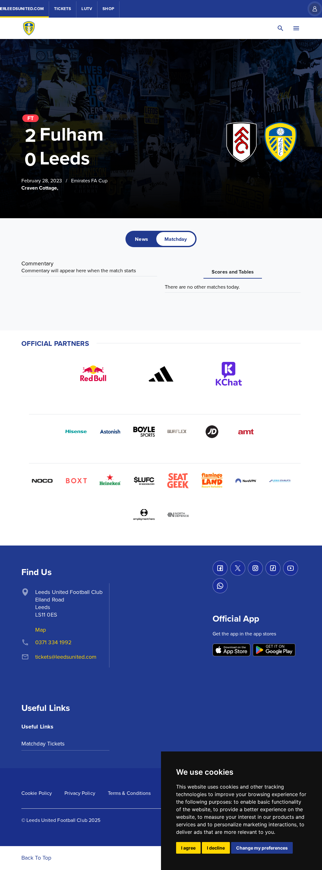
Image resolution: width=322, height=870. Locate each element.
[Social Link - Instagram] (255, 568)
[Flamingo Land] (212, 481)
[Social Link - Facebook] (220, 568)
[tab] (141, 239)
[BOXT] (76, 481)
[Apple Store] (231, 650)
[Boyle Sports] (144, 432)
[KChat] (229, 374)
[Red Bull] (93, 374)
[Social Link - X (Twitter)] (237, 568)
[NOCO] (42, 481)
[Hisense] (76, 432)
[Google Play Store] (274, 650)
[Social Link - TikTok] (272, 568)
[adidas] (161, 374)
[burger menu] (296, 28)
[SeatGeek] (178, 481)
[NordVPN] (246, 481)
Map (40, 630)
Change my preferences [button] (262, 848)
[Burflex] (178, 432)
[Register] (311, 9)
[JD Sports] (212, 432)
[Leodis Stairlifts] (280, 481)
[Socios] (144, 481)
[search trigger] (280, 28)
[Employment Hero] (144, 515)
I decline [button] (216, 848)
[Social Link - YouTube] (290, 568)
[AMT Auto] (246, 432)
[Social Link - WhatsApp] (220, 585)
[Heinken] (110, 481)
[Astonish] (110, 432)
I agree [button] (188, 848)
